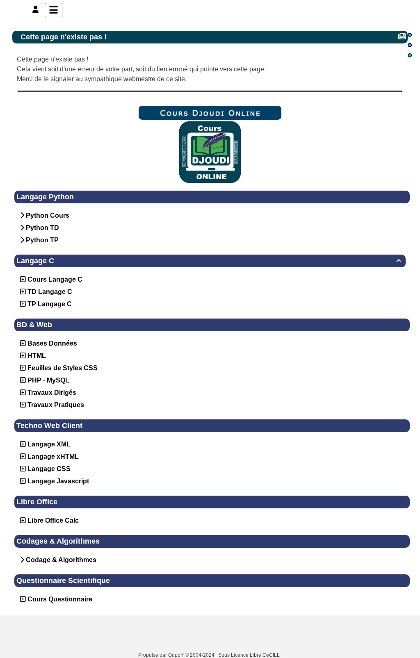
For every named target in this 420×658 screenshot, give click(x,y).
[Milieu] (410, 45)
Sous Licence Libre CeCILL (249, 655)
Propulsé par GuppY (161, 655)
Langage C (208, 261)
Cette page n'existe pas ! (64, 37)
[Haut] (410, 35)
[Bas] (410, 55)
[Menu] (53, 10)
